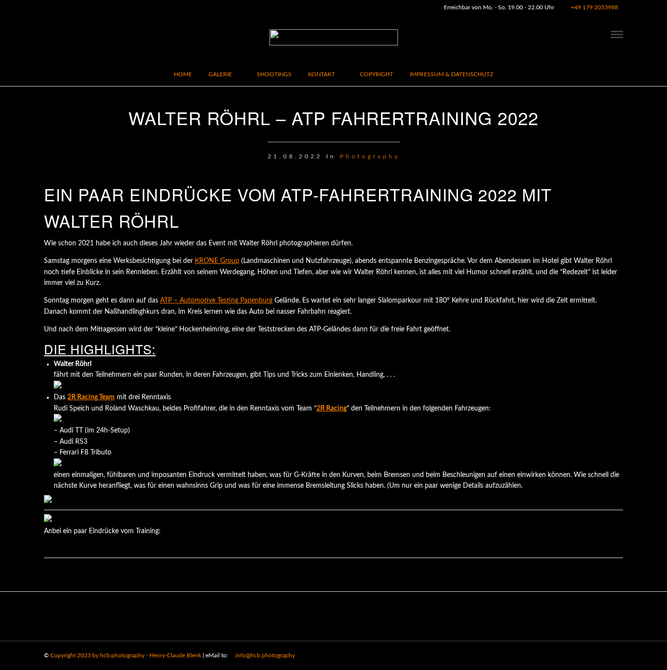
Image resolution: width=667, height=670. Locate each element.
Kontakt (321, 74)
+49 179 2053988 (594, 7)
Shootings (274, 74)
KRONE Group (217, 261)
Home (183, 74)
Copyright (376, 74)
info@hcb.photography (264, 655)
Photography (370, 156)
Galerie (220, 74)
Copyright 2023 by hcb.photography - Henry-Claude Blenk (125, 655)
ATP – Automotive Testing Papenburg (216, 300)
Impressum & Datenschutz (451, 74)
